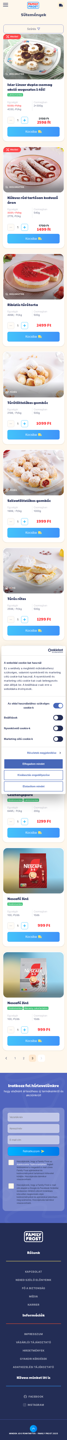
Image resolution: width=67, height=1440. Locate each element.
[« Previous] (6, 1058)
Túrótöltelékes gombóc (27, 402)
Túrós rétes (16, 598)
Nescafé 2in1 (18, 1002)
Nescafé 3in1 (18, 898)
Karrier (33, 1304)
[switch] (58, 717)
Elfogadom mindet (33, 763)
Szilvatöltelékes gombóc (29, 500)
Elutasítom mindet (33, 786)
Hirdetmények (33, 1350)
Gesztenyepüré (20, 794)
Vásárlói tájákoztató (33, 1342)
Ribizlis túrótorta (22, 304)
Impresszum (33, 1334)
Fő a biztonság (33, 1288)
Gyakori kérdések (33, 1358)
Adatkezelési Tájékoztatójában (32, 1164)
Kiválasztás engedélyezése (34, 775)
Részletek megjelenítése (41, 752)
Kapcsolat (33, 1271)
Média (33, 1296)
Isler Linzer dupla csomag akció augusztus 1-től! (29, 87)
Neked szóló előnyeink (33, 1280)
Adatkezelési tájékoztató (33, 1367)
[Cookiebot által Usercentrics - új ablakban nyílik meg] (48, 651)
